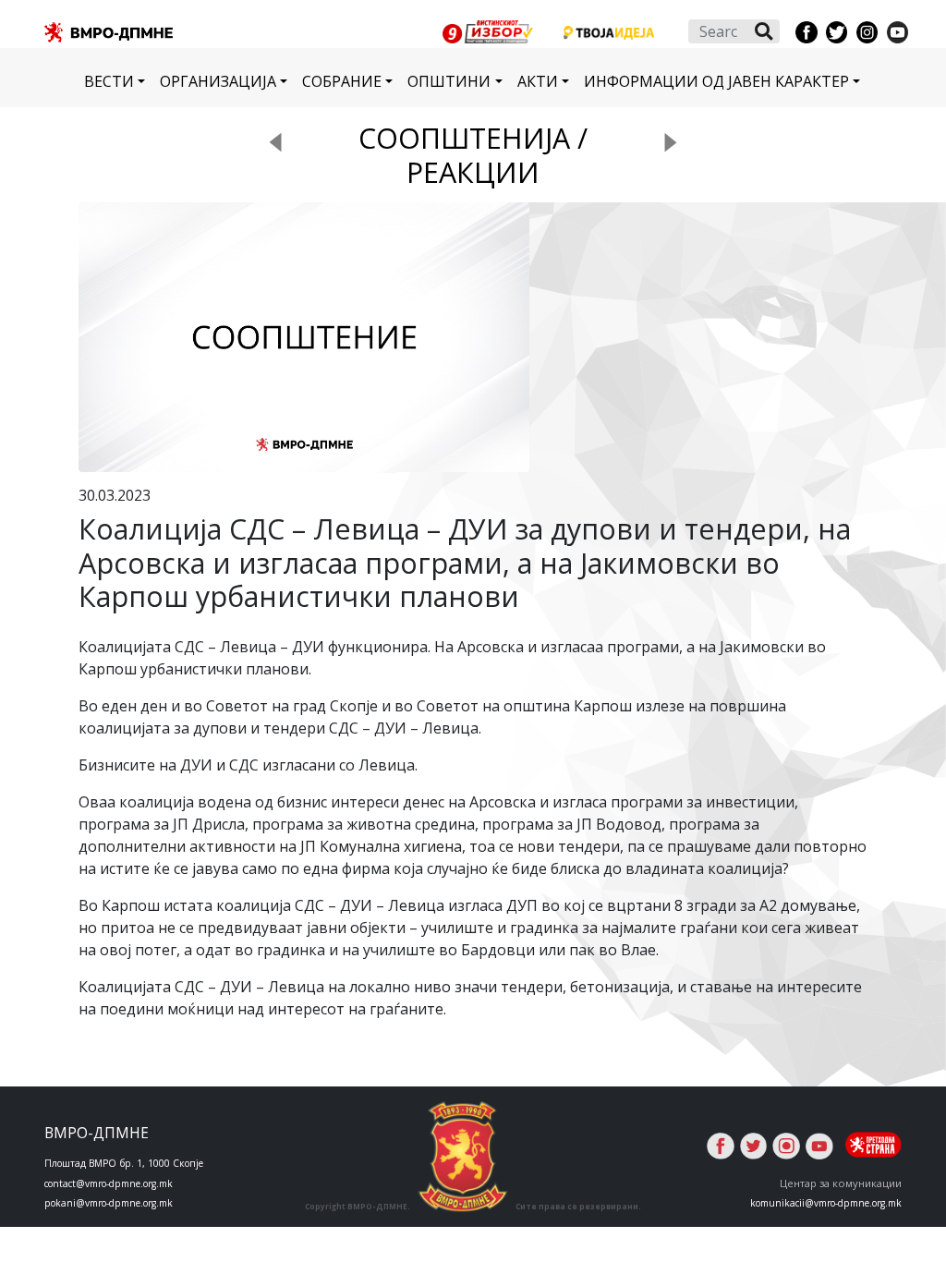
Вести (109, 81)
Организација (218, 81)
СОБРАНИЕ (342, 81)
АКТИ (537, 81)
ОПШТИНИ (449, 81)
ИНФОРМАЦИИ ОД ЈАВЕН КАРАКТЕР (716, 81)
